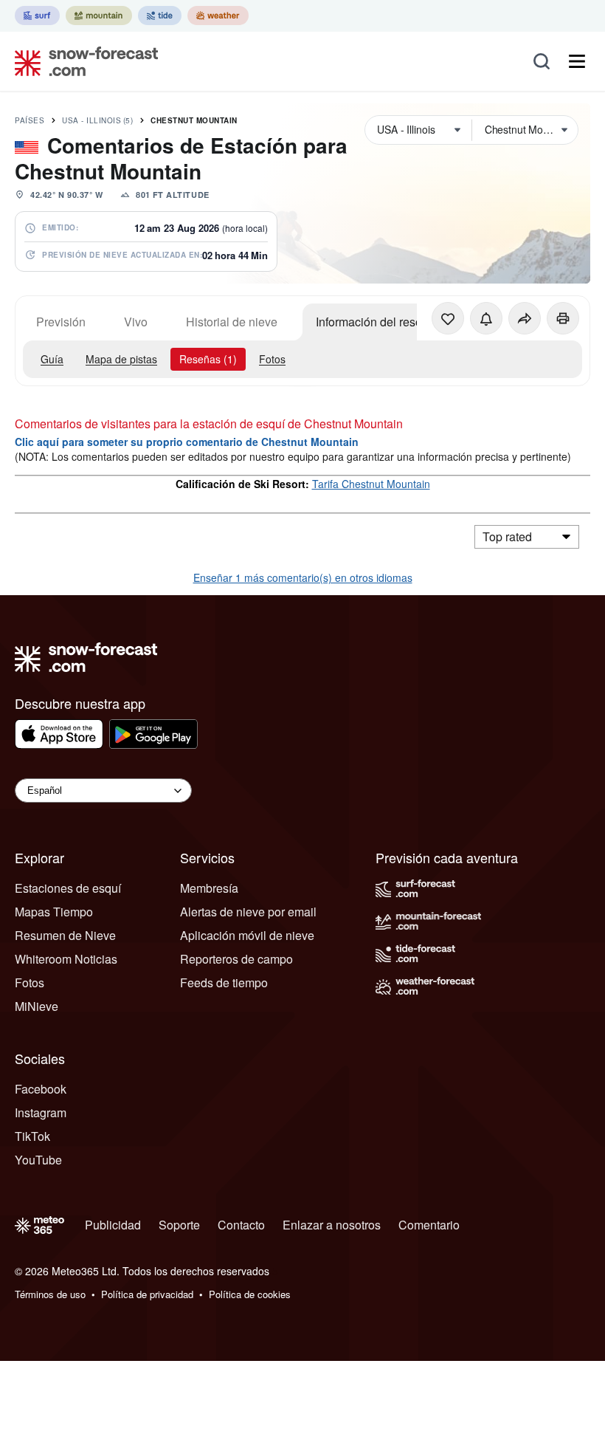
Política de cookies (250, 1294)
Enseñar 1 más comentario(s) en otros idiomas (302, 577)
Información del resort (372, 321)
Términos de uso (50, 1294)
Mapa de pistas (121, 358)
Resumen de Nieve (65, 935)
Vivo (136, 321)
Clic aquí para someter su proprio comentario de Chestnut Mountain (187, 441)
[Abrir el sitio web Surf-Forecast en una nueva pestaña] (37, 15)
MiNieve (36, 1006)
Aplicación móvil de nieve (247, 935)
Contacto (241, 1224)
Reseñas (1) (208, 358)
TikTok (32, 1136)
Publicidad (113, 1224)
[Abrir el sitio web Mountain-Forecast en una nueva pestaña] (99, 15)
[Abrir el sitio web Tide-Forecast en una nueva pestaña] (160, 15)
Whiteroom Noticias (66, 958)
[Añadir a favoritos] (448, 318)
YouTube (38, 1159)
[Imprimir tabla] (563, 318)
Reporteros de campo (236, 958)
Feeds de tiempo (224, 982)
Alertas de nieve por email (248, 911)
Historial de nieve (231, 321)
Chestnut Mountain (194, 120)
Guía (52, 358)
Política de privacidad (147, 1294)
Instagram (40, 1112)
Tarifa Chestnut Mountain (371, 483)
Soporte (179, 1224)
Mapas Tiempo (54, 911)
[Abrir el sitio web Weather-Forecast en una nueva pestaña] (218, 15)
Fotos (272, 358)
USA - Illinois (97, 120)
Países (29, 120)
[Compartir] (524, 318)
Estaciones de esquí (68, 887)
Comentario (429, 1224)
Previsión (61, 321)
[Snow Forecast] (82, 61)
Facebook (40, 1088)
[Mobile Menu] (577, 61)
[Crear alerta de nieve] (486, 318)
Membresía (209, 887)
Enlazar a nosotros (332, 1224)
